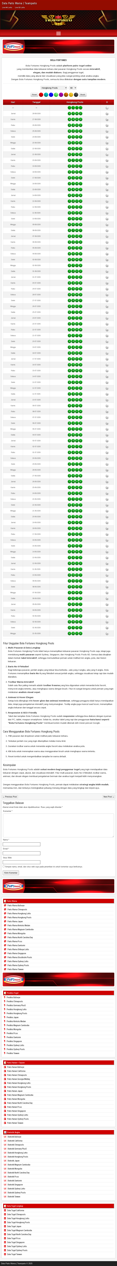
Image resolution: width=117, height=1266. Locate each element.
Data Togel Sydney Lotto (17, 1246)
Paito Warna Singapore (16, 953)
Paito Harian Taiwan (15, 1123)
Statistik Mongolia (14, 1169)
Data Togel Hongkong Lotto (18, 1218)
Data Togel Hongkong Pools (18, 1222)
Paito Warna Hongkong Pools (19, 917)
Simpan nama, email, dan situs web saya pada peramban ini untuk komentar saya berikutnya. (44, 867)
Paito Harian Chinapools (17, 1075)
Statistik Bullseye (14, 1137)
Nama (6, 840)
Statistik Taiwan (13, 1196)
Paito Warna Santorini (16, 945)
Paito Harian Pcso (14, 1107)
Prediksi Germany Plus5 (16, 1005)
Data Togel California (15, 1210)
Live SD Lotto (20, 7)
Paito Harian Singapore (16, 1111)
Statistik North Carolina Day (18, 1173)
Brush (82, 95)
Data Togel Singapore (16, 1242)
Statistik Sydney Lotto (16, 1188)
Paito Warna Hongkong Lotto (19, 913)
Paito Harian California (16, 1071)
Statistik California (14, 1141)
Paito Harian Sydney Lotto (17, 1115)
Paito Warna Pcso (14, 941)
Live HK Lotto (7, 7)
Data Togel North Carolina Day (19, 1234)
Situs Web (7, 858)
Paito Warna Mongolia (16, 933)
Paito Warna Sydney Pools (18, 965)
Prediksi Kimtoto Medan (16, 1021)
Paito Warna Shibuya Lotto (18, 949)
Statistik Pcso (13, 1177)
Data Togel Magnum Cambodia (19, 1230)
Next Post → (109, 797)
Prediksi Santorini (13, 1037)
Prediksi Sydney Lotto (15, 1045)
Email (6, 849)
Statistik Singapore (15, 1184)
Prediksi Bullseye (13, 997)
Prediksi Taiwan (12, 1053)
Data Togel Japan (14, 1226)
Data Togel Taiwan (14, 1254)
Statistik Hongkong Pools (17, 1157)
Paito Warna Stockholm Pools (19, 957)
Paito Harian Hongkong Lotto (19, 1083)
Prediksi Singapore (14, 1041)
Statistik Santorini (14, 1181)
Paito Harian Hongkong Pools (19, 1087)
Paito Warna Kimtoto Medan (18, 925)
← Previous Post (10, 797)
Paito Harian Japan (15, 1091)
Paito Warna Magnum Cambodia (20, 929)
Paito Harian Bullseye (15, 1067)
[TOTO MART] (58, 46)
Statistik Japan (13, 1161)
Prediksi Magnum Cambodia (17, 1025)
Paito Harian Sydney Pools (18, 1119)
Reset (34, 95)
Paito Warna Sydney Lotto (17, 961)
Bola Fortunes (58, 60)
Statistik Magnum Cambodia (18, 1165)
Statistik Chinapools (15, 1145)
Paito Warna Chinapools (17, 909)
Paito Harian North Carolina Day (20, 1103)
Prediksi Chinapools (14, 1001)
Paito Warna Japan (15, 921)
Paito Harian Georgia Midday (18, 1079)
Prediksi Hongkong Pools (16, 1013)
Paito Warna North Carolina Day (20, 937)
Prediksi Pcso (12, 1033)
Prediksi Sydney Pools (15, 1049)
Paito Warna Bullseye (16, 905)
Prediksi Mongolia (13, 1029)
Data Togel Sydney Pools (17, 1250)
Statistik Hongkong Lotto (17, 1153)
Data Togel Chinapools (16, 1214)
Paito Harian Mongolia (16, 1099)
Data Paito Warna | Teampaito (19, 3)
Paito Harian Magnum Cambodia (20, 1095)
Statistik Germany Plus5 (17, 1149)
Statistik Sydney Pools (16, 1192)
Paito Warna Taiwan (15, 969)
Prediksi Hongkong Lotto (16, 1009)
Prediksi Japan (12, 1017)
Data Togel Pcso (14, 1238)
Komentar (7, 811)
